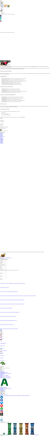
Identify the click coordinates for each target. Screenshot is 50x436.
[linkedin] (0, 17)
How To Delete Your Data (3, 389)
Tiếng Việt (25, 395)
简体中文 (19, 395)
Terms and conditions (2, 390)
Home (2, 13)
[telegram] (0, 20)
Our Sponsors (1, 388)
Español (4, 395)
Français (3, 395)
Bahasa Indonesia (16, 395)
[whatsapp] (0, 19)
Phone (1, 266)
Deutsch (12, 395)
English (1, 395)
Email (1, 267)
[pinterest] (0, 21)
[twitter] (0, 15)
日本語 (27, 395)
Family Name (1, 262)
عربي (22, 395)
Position (1, 263)
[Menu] (1, 0)
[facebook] (0, 16)
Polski (13, 395)
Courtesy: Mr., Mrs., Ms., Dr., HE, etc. (4, 259)
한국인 (21, 395)
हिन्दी (23, 395)
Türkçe (29, 395)
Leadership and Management (3, 387)
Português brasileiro (9, 395)
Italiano (6, 395)
